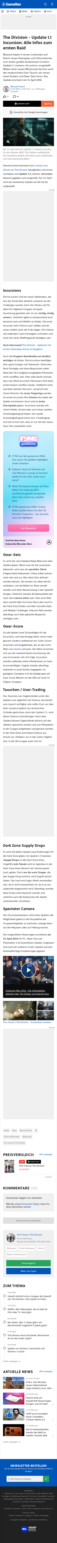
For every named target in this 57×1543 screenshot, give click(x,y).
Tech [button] (49, 11)
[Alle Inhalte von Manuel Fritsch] (6, 89)
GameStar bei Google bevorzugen (31, 112)
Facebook (19, 1515)
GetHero (36, 1508)
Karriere (33, 1496)
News (14, 1130)
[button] (45, 4)
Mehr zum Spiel (28, 1271)
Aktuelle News (18, 1371)
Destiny (18, 649)
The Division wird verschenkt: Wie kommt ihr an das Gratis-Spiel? (28, 1337)
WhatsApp (44, 1515)
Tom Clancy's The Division (14, 1143)
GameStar (8, 1508)
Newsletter (42, 1496)
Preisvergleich (18, 1154)
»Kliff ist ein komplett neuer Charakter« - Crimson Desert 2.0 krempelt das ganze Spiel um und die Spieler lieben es (39, 1421)
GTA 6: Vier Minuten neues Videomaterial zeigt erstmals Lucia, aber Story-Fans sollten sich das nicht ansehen (39, 1388)
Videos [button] (37, 11)
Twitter (11, 1515)
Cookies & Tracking (20, 1501)
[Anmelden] (46, 1479)
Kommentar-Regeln (31, 1203)
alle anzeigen (45, 1154)
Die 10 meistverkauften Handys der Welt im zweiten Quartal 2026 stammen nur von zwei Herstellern (37, 1435)
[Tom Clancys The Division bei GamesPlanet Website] (11, 1166)
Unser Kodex (30, 1493)
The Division (21, 169)
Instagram (28, 1515)
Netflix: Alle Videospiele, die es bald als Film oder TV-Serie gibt (27, 1311)
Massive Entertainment (16, 1254)
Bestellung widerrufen (20, 1496)
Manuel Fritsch (17, 86)
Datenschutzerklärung (44, 1499)
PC (36, 1130)
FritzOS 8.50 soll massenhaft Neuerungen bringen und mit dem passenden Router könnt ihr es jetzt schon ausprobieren (38, 1405)
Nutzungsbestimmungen (13, 1499)
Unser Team (19, 1493)
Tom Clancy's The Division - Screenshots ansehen (27, 1022)
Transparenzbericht (37, 1501)
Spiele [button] (13, 11)
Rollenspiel (27, 1136)
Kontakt (50, 1496)
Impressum (8, 1493)
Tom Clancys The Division (32, 1165)
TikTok (36, 1515)
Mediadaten (29, 1499)
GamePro (17, 1508)
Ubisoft (41, 1248)
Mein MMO (26, 1508)
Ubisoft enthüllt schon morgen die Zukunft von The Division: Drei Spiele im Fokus (29, 1298)
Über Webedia (42, 1493)
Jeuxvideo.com (47, 1508)
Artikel (6, 1130)
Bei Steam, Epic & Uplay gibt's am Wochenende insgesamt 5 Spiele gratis (27, 1324)
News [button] (25, 11)
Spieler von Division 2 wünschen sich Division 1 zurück (26, 1350)
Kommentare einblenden (28, 1220)
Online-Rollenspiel (11, 1136)
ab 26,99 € (24, 1169)
